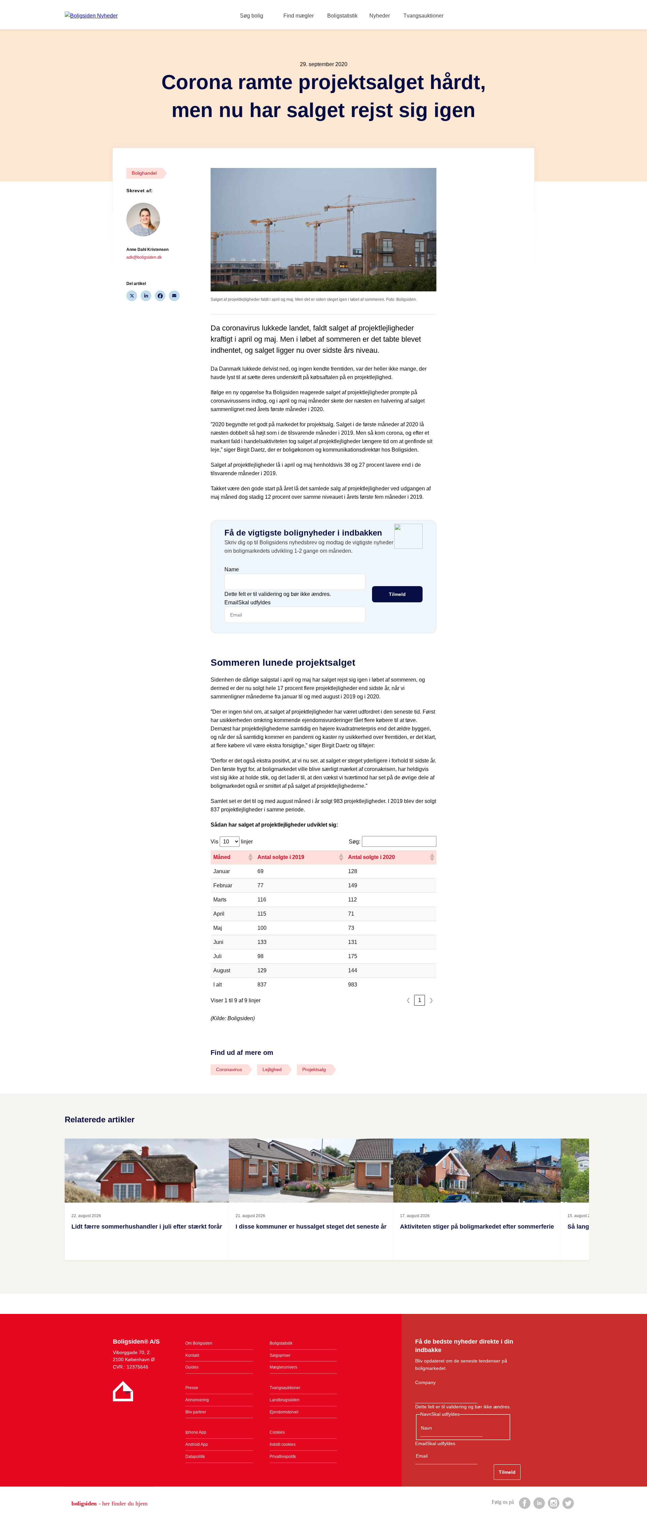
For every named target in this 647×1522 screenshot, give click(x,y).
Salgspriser (280, 1355)
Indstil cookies (283, 1444)
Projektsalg (314, 1069)
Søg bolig (251, 16)
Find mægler (298, 16)
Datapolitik (195, 1456)
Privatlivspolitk (283, 1456)
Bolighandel (144, 173)
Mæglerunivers (283, 1367)
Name (231, 569)
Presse (191, 1387)
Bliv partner (195, 1412)
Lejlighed (272, 1069)
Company (425, 1382)
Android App (196, 1444)
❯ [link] (431, 1000)
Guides (191, 1367)
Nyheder (379, 16)
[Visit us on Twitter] (567, 1502)
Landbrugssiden (285, 1400)
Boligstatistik (342, 16)
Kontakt (192, 1355)
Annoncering (197, 1400)
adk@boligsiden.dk (144, 257)
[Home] (91, 15)
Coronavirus (229, 1069)
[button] (250, 857)
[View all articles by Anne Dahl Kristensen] (147, 219)
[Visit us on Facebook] (524, 1502)
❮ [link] (408, 1000)
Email (247, 602)
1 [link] (419, 1000)
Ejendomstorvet (284, 1412)
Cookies (277, 1432)
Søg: (354, 841)
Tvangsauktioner (423, 16)
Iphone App (195, 1432)
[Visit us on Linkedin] (538, 1502)
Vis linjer (232, 841)
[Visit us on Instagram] (553, 1502)
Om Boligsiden (198, 1343)
